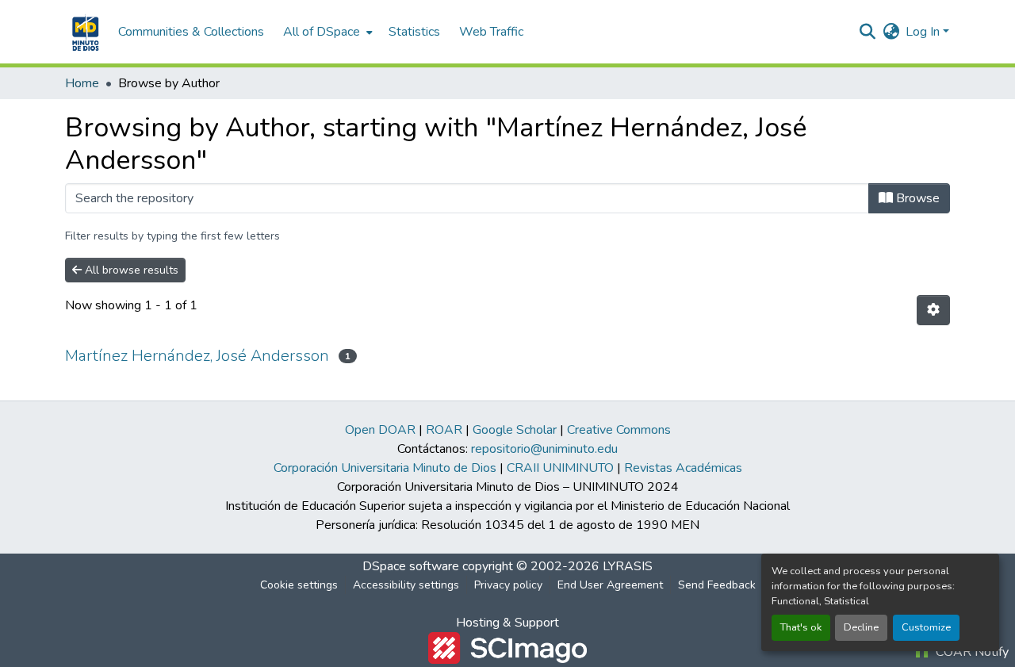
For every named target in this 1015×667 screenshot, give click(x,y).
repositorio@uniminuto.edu (544, 449)
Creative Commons (619, 430)
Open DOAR (380, 430)
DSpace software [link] (410, 566)
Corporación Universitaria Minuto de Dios (385, 468)
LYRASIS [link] (628, 566)
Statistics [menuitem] (414, 31)
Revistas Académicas (683, 468)
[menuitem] (326, 31)
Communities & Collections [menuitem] (191, 31)
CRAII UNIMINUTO (560, 468)
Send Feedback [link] (717, 584)
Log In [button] (924, 31)
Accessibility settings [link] (406, 584)
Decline (861, 627)
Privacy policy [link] (508, 584)
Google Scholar (515, 430)
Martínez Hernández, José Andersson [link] (197, 355)
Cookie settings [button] (299, 584)
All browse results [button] (130, 270)
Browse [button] (916, 198)
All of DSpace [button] (321, 31)
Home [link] (82, 83)
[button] (83, 32)
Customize (926, 627)
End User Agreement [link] (610, 584)
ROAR (444, 430)
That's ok (801, 627)
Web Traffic (491, 31)
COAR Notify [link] (971, 652)
